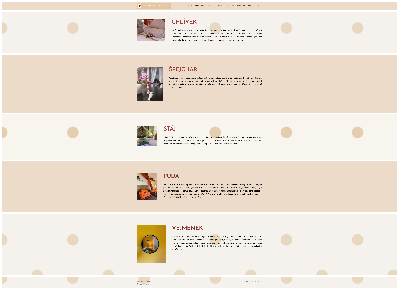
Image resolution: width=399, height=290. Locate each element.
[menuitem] (189, 6)
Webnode (258, 281)
